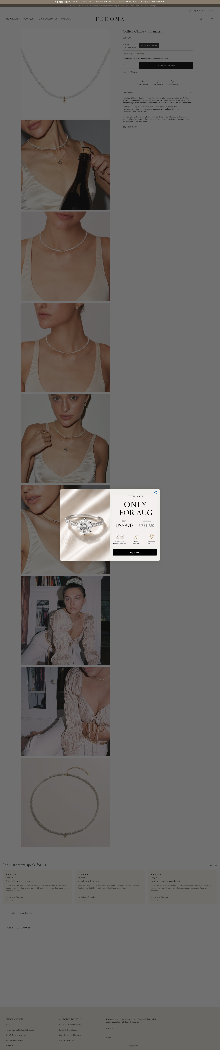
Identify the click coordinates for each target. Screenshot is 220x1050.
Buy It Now (135, 552)
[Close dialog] (156, 492)
